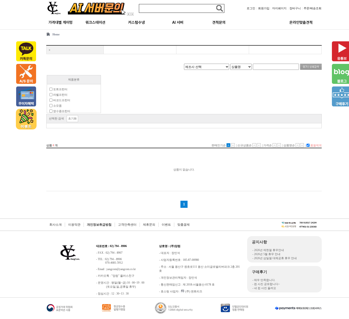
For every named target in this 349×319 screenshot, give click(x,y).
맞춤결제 (183, 224)
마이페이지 (279, 8)
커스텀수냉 (136, 22)
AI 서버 (177, 22)
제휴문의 (149, 224)
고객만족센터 (127, 224)
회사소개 (55, 224)
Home (56, 34)
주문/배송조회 (312, 8)
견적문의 (219, 22)
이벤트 (166, 224)
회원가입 (263, 8)
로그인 (251, 8)
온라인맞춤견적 (301, 22)
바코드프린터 (61, 100)
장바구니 (295, 8)
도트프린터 (59, 89)
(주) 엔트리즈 (193, 291)
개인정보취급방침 (99, 224)
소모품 (57, 105)
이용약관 (74, 224)
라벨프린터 (59, 94)
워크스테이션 (95, 22)
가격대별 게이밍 (60, 22)
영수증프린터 (61, 111)
